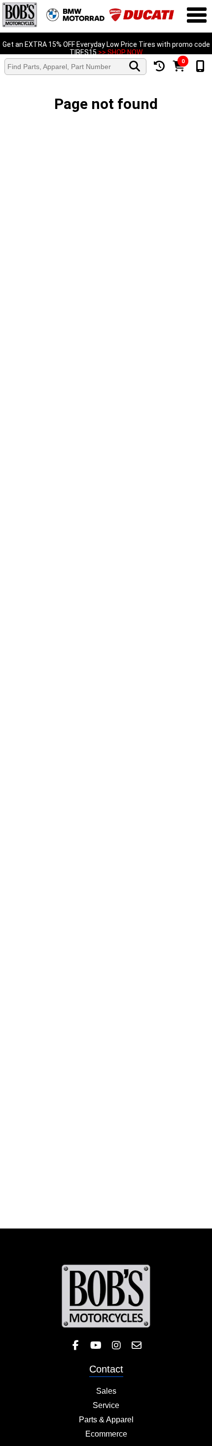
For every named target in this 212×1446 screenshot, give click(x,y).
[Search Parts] (134, 66)
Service (106, 1405)
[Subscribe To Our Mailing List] (136, 1345)
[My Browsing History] (159, 66)
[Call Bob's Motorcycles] (200, 66)
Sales (106, 1391)
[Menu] (196, 16)
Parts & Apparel (106, 1419)
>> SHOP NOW (120, 47)
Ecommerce (106, 1434)
